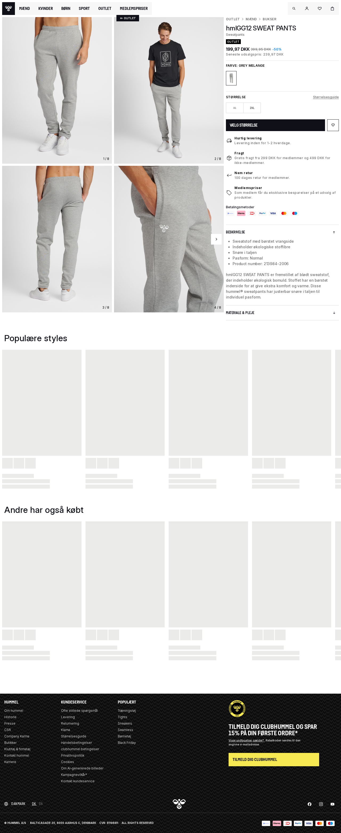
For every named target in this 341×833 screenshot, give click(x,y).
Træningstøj (127, 711)
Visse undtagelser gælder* (247, 740)
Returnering (70, 723)
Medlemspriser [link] (134, 8)
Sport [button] (84, 8)
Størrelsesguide (326, 97)
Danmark (18, 804)
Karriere (10, 762)
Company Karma (16, 736)
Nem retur (243, 173)
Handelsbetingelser (76, 743)
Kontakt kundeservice (78, 781)
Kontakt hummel (16, 755)
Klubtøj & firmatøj (17, 749)
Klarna (65, 730)
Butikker (10, 743)
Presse (9, 723)
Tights (122, 717)
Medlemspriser (248, 188)
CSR (7, 730)
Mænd (251, 19)
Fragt (239, 153)
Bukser (269, 19)
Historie (10, 717)
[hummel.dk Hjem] (8, 8)
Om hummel (13, 711)
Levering (68, 717)
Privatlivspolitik (72, 755)
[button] (294, 8)
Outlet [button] (104, 8)
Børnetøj (124, 736)
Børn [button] (65, 8)
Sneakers (125, 723)
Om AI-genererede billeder (82, 768)
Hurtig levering (248, 138)
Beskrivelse (235, 232)
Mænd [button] (24, 8)
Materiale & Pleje (240, 313)
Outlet (233, 19)
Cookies (67, 762)
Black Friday (127, 743)
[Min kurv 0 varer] (332, 8)
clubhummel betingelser (80, 749)
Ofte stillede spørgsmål (79, 711)
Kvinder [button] (45, 8)
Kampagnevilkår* (74, 775)
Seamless (125, 730)
